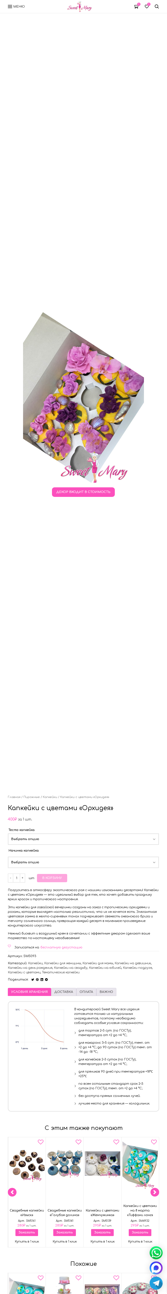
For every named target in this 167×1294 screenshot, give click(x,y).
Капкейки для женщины (62, 963)
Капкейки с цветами (24, 972)
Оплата (86, 992)
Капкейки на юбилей (105, 967)
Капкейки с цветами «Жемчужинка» (102, 1213)
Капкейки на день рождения (30, 967)
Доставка (63, 992)
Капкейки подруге (137, 967)
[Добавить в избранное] (40, 1142)
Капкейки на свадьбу (70, 967)
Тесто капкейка (21, 830)
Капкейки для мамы (97, 963)
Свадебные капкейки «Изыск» (27, 1213)
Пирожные (31, 797)
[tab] (29, 992)
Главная (14, 797)
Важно (106, 992)
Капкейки (50, 797)
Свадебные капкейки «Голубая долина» (65, 1213)
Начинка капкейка (23, 850)
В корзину (52, 878)
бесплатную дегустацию (61, 947)
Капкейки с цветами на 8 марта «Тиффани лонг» (140, 1211)
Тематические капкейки (61, 972)
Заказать (26, 1232)
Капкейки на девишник (133, 963)
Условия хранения (29, 992)
